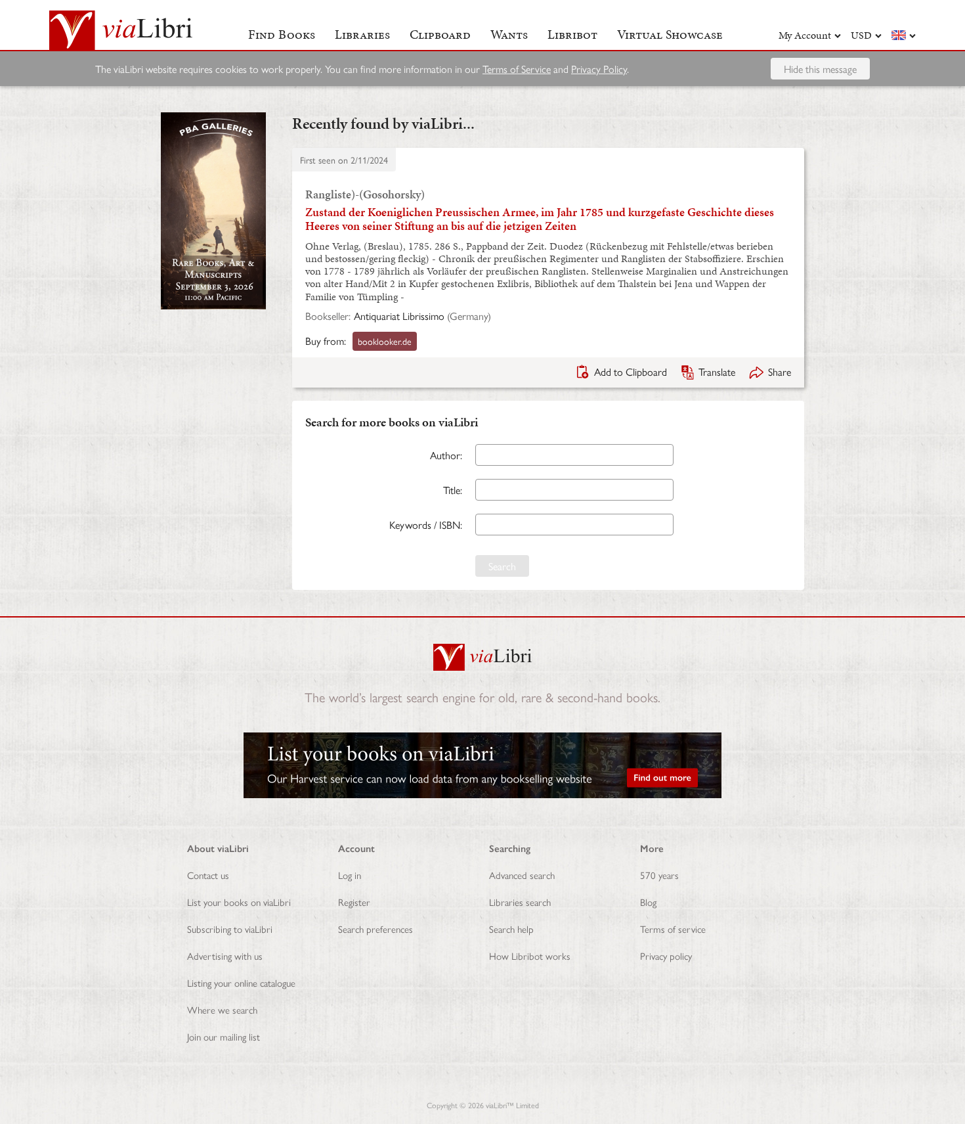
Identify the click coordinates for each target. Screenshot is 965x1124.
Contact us (208, 875)
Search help (511, 928)
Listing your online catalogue (241, 982)
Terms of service (673, 928)
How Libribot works (529, 955)
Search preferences (375, 928)
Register (354, 902)
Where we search (222, 1009)
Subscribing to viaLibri (229, 928)
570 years (659, 875)
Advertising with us (225, 955)
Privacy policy (666, 955)
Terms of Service (516, 68)
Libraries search (520, 902)
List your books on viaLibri (239, 902)
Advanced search (522, 875)
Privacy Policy (599, 68)
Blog (648, 902)
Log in (349, 875)
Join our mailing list (223, 1036)
